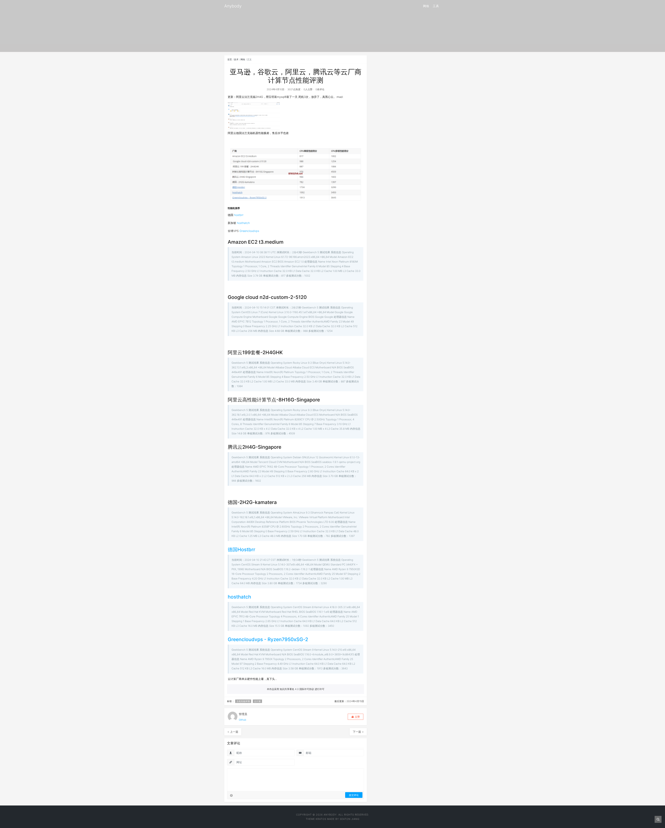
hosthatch (243, 223)
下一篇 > (358, 731)
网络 (426, 6)
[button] (355, 717)
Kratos (321, 818)
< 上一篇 (232, 731)
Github (242, 719)
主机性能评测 (243, 701)
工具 (436, 6)
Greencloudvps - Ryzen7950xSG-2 (268, 639)
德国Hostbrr (241, 549)
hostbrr (238, 215)
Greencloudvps (249, 231)
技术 (236, 59)
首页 (229, 59)
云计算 (257, 701)
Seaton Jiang (349, 818)
